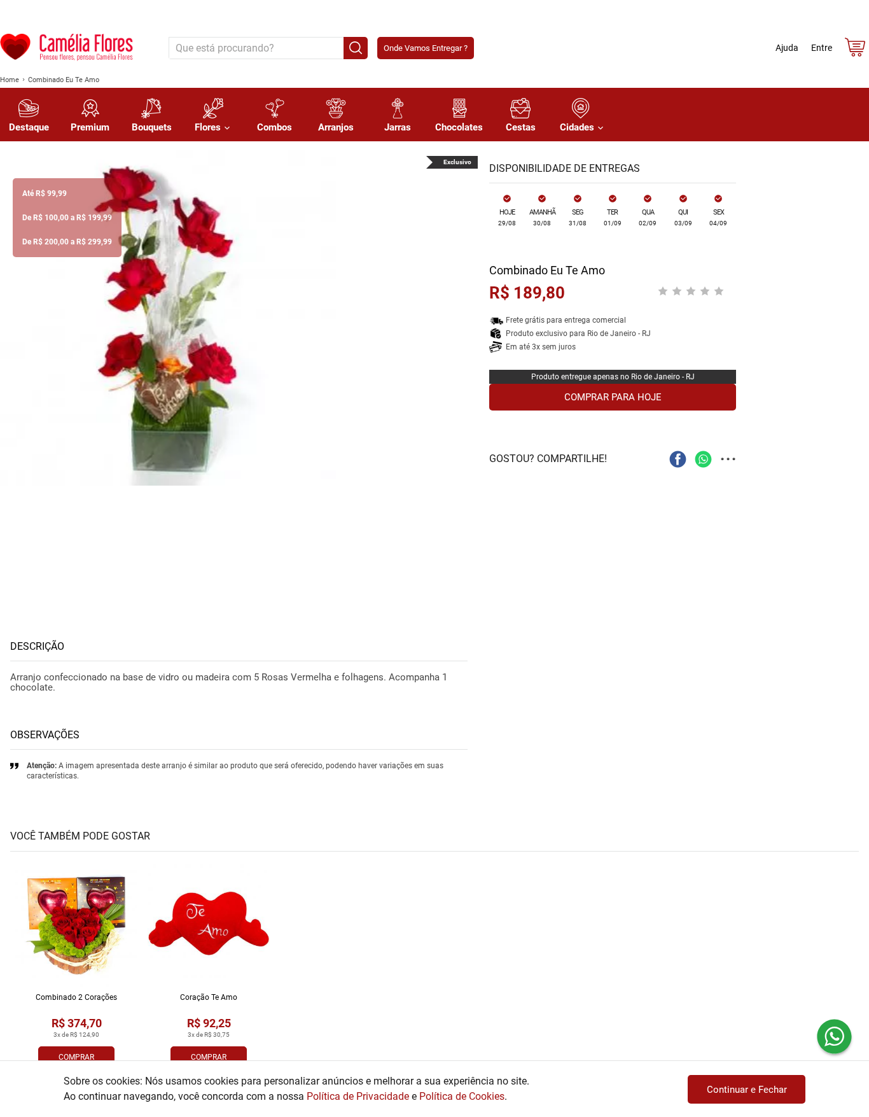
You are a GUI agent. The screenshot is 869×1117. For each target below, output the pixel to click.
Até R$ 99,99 (44, 193)
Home (9, 80)
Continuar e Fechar (747, 1089)
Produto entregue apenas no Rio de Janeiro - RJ (613, 376)
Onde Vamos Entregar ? (426, 48)
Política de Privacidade (358, 1096)
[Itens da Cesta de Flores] (855, 50)
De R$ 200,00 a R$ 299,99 (67, 241)
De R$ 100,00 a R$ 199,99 (67, 217)
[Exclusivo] (168, 318)
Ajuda (786, 48)
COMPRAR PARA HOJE (613, 397)
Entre (821, 48)
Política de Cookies (461, 1096)
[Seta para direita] (465, 318)
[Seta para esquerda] (12, 318)
